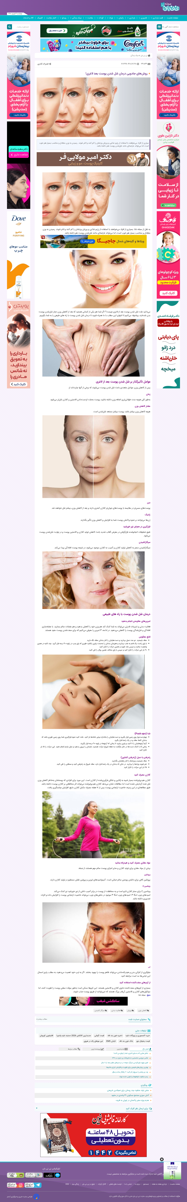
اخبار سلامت (51, 18)
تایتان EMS (111, 1041)
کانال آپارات (102, 1184)
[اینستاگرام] (15, 1187)
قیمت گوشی (99, 1035)
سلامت (90, 18)
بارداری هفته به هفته (159, 1184)
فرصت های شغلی (115, 1184)
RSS (67, 1184)
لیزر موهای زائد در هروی (93, 1041)
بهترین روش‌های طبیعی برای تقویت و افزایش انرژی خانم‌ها (127, 1067)
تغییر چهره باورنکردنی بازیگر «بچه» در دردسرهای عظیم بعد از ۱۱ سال (124, 1062)
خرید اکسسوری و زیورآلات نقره (138, 1035)
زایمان (121, 18)
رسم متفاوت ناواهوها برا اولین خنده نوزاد (133, 1076)
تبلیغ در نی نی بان (88, 1184)
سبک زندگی (77, 18)
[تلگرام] (32, 1187)
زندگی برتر (75, 1184)
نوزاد (111, 18)
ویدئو (64, 18)
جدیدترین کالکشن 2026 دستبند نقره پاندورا (74, 1035)
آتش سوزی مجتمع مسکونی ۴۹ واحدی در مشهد (130, 1095)
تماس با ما (128, 1184)
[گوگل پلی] (33, 1175)
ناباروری (144, 18)
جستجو (146, 1184)
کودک (101, 18)
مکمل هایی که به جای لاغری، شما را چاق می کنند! (131, 1053)
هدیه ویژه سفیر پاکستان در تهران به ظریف (132, 1100)
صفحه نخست (172, 18)
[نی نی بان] (170, 6)
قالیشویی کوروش (46, 1035)
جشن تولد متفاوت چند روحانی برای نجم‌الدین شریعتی (128, 1090)
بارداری (132, 18)
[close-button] (162, 1159)
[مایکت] (52, 1175)
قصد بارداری (158, 18)
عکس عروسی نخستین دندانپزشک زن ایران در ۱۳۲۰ (130, 1058)
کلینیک (40, 18)
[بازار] (15, 1175)
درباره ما (137, 1184)
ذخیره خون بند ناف (115, 1035)
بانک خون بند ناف (126, 1041)
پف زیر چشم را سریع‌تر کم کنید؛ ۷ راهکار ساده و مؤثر (130, 1072)
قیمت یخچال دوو (143, 1041)
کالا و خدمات (28, 18)
